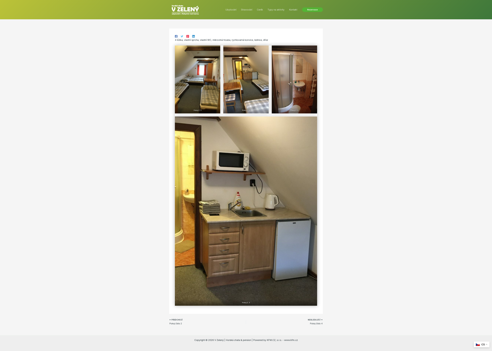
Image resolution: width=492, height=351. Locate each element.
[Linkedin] (193, 36)
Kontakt (293, 9)
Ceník (260, 9)
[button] (312, 9)
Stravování (246, 9)
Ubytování (230, 9)
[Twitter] (182, 36)
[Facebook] (176, 36)
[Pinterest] (187, 36)
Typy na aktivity (276, 9)
